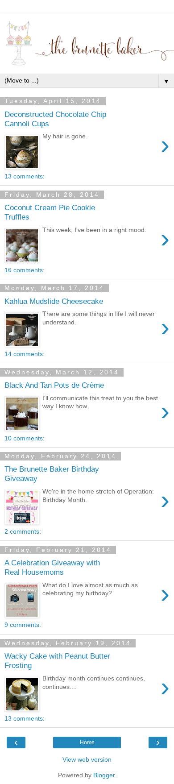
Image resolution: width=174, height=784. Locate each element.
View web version (87, 759)
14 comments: (24, 353)
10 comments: (24, 438)
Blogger (104, 775)
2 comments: (22, 531)
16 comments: (24, 270)
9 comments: (22, 624)
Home (87, 742)
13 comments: (24, 176)
